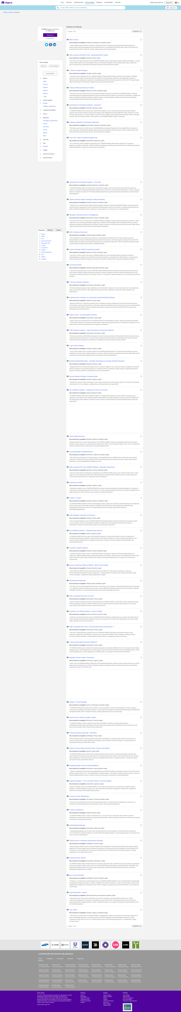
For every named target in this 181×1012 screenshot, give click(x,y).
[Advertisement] (90, 20)
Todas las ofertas (107, 995)
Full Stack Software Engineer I (79, 282)
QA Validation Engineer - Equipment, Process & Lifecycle (88, 390)
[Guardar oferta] (141, 40)
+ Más (44, 96)
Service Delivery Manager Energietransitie (83, 376)
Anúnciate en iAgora (85, 997)
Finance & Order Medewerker (79, 796)
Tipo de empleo (47, 100)
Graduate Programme (49, 106)
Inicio (62, 2)
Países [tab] (58, 230)
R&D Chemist (73, 39)
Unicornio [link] (46, 126)
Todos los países (126, 996)
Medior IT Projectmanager (78, 702)
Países (40, 958)
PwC (42, 238)
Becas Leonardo (107, 1003)
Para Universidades (127, 999)
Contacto (83, 1002)
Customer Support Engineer (78, 548)
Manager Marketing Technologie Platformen (84, 122)
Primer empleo (89, 2)
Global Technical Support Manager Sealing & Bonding (87, 199)
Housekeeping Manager (77, 825)
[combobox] (90, 7)
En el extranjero (54, 66)
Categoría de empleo (49, 110)
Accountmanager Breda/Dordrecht (80, 451)
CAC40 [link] (45, 123)
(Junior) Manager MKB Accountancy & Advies (84, 249)
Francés (45, 84)
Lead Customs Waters (76, 345)
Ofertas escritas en (48, 154)
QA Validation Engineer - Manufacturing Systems (85, 530)
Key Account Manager (76, 875)
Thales (43, 250)
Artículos (117, 2)
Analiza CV (172, 8)
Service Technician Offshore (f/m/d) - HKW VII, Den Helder (88, 565)
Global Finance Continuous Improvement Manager (86, 840)
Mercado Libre (45, 243)
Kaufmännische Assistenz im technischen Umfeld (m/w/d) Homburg (92, 297)
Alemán (45, 90)
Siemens (43, 259)
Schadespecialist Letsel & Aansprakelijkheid (83, 765)
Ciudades (50, 958)
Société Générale (46, 252)
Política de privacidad (85, 1000)
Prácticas (69, 2)
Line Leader (73, 910)
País (44, 143)
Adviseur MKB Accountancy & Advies (81, 88)
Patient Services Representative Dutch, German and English (89, 748)
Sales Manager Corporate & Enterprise (82, 515)
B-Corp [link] (45, 129)
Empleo (5, 12)
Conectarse (51, 38)
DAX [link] (44, 136)
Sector (45, 114)
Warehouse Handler (76, 482)
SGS (42, 254)
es (178, 2)
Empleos (11, 12)
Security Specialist (75, 265)
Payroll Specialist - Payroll (78, 892)
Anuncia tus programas (128, 997)
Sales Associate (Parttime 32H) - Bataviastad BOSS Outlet (88, 55)
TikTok (43, 245)
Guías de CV (106, 1002)
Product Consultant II (76, 810)
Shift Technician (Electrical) (78, 232)
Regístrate (50, 35)
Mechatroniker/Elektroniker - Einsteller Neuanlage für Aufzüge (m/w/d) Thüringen (97, 361)
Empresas (99, 2)
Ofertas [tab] (50, 230)
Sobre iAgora (83, 996)
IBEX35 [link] (45, 132)
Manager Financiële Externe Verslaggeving (83, 215)
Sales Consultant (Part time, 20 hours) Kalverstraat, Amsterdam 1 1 (91, 627)
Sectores (70, 958)
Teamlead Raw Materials (77, 580)
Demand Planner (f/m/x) (77, 858)
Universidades (108, 2)
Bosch (43, 234)
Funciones (60, 958)
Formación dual (78, 2)
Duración (45, 139)
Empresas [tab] (41, 230)
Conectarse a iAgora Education (130, 1000)
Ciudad (45, 150)
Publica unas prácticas (156, 2)
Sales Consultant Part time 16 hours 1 (82, 596)
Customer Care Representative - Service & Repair (85, 611)
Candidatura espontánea (50, 120)
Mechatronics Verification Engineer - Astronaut (85, 105)
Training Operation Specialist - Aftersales (83, 733)
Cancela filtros (50, 73)
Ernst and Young (46, 241)
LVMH (43, 236)
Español (45, 87)
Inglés (45, 81)
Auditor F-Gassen (75, 498)
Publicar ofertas (107, 1005)
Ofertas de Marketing (108, 1000)
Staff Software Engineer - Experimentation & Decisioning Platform (91, 330)
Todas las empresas (107, 996)
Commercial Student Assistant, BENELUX (83, 642)
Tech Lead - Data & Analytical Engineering (83, 137)
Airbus (43, 257)
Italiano (45, 93)
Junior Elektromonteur (77, 436)
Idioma (45, 78)
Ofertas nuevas (47, 157)
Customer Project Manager (78, 70)
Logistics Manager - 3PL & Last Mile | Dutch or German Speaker (90, 781)
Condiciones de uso (85, 999)
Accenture (44, 247)
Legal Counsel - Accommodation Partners (83, 315)
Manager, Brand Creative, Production (81, 657)
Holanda (45, 146)
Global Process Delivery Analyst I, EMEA (82, 717)
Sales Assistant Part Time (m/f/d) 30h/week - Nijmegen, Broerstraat (92, 467)
